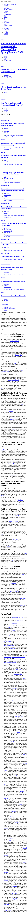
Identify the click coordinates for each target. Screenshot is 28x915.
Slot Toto (12, 419)
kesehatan (6, 193)
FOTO (5, 31)
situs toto (7, 316)
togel (2, 534)
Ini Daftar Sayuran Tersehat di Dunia (13, 281)
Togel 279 (14, 623)
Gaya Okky (6, 8)
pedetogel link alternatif (13, 380)
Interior (5, 12)
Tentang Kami (7, 307)
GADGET (6, 18)
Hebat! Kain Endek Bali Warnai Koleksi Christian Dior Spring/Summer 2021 (13, 48)
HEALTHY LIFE (8, 22)
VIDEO (6, 32)
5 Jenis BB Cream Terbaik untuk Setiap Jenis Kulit (14, 70)
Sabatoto (25, 754)
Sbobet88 (6, 880)
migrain (5, 213)
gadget (5, 108)
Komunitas (6, 29)
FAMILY (3, 139)
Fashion (6, 5)
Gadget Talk (7, 19)
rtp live (14, 429)
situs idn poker (18, 674)
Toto (15, 363)
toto (26, 553)
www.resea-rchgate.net (17, 617)
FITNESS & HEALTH (5, 120)
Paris (5, 59)
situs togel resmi (19, 716)
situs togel (23, 664)
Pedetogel (25, 652)
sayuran (6, 196)
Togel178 (22, 605)
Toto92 (18, 732)
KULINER (3, 277)
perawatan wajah (8, 77)
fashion (5, 56)
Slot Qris (18, 515)
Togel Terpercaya (14, 591)
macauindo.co (7, 641)
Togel (8, 546)
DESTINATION (8, 14)
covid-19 (6, 111)
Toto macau (13, 475)
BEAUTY (3, 152)
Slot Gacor (18, 669)
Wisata (5, 15)
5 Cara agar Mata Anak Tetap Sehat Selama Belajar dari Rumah (12, 173)
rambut (5, 160)
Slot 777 (23, 404)
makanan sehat (7, 195)
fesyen (5, 57)
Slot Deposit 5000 (14, 341)
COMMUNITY (8, 28)
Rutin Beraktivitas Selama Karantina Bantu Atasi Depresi (12, 124)
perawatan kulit (7, 76)
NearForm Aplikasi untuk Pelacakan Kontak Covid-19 (12, 104)
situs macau (15, 700)
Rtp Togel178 (20, 620)
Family (5, 24)
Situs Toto (3, 496)
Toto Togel (3, 450)
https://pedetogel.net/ (9, 645)
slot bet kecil (14, 886)
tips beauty (6, 75)
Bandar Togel (7, 910)
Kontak (5, 310)
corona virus (7, 130)
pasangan (6, 301)
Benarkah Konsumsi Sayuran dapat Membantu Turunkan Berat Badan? (12, 189)
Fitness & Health (8, 25)
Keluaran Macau (12, 464)
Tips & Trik (6, 21)
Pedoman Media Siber (9, 308)
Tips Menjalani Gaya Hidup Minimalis (13, 296)
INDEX (6, 34)
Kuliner (5, 17)
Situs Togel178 (23, 598)
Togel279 (11, 838)
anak (5, 177)
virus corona (7, 131)
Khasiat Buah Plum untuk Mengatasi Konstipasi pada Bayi (13, 144)
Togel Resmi (7, 904)
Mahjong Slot (18, 355)
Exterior (6, 11)
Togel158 (9, 627)
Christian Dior (7, 60)
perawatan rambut (8, 161)
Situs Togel (20, 500)
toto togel (14, 583)
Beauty (5, 7)
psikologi (6, 128)
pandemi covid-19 (8, 178)
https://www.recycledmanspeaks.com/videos (14, 657)
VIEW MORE (4, 304)
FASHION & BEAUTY (10, 4)
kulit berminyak (7, 232)
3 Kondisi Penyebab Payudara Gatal (12, 256)
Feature (5, 27)
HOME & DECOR (8, 10)
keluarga (6, 300)
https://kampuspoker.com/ (10, 662)
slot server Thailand (14, 521)
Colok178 (24, 678)
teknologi (6, 110)
